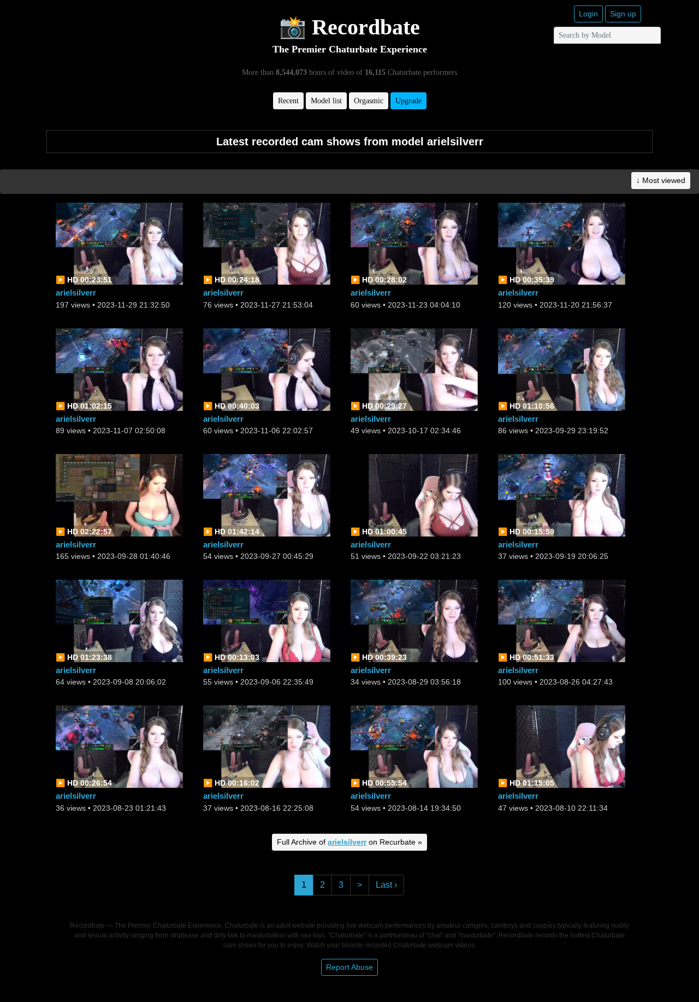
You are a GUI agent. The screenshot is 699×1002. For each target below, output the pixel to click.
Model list (326, 101)
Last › (386, 884)
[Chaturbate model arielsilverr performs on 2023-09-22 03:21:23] (423, 494)
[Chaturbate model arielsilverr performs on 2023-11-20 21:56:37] (570, 242)
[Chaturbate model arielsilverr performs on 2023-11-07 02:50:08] (128, 368)
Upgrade (408, 101)
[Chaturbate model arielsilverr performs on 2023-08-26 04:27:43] (570, 620)
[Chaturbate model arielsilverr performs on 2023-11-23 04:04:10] (423, 242)
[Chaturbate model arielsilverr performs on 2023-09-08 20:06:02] (128, 620)
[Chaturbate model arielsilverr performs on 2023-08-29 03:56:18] (423, 620)
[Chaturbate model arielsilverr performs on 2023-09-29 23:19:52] (570, 368)
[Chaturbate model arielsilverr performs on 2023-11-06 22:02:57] (275, 368)
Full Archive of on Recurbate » (349, 842)
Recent (288, 101)
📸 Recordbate (349, 27)
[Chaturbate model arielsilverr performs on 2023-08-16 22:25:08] (275, 746)
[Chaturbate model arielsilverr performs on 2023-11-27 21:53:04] (275, 242)
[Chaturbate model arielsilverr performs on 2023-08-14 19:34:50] (423, 746)
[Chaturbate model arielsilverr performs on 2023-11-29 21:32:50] (128, 242)
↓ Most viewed (660, 180)
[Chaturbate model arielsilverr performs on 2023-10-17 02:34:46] (423, 368)
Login (588, 13)
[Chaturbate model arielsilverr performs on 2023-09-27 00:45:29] (275, 494)
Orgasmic (368, 101)
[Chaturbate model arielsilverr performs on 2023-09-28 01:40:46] (128, 494)
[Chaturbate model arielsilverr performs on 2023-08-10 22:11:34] (570, 746)
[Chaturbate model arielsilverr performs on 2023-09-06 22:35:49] (275, 620)
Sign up (623, 13)
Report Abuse (349, 967)
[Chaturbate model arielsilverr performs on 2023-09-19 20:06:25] (570, 494)
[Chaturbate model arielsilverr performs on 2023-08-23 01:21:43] (128, 746)
